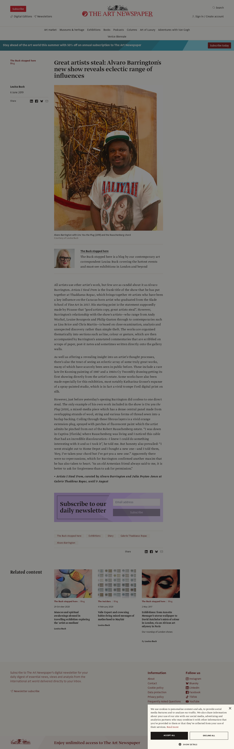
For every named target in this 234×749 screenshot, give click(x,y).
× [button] (230, 708)
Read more (173, 727)
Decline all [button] (209, 735)
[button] (189, 744)
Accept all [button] (169, 735)
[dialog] (191, 727)
